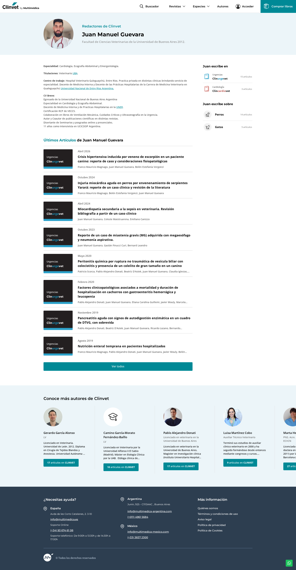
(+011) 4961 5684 (137, 517)
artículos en (61, 462)
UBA (75, 73)
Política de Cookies (210, 530)
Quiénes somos (208, 508)
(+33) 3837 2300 (137, 537)
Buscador (152, 6)
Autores (222, 6)
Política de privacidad (212, 525)
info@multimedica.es (64, 519)
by (29, 8)
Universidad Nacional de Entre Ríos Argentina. (87, 88)
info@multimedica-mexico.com (148, 531)
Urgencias (52, 157)
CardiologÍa (218, 86)
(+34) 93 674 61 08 (61, 530)
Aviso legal (205, 519)
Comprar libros (282, 6)
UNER (119, 107)
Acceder (248, 6)
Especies (199, 6)
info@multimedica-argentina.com (149, 511)
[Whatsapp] (289, 563)
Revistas (175, 6)
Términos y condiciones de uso (218, 513)
